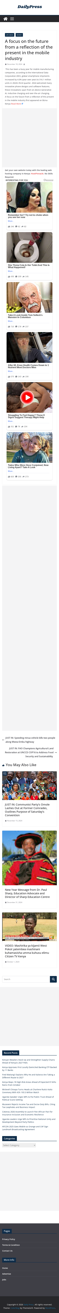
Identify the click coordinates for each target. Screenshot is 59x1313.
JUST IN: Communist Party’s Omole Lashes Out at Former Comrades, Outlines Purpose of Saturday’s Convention (27, 810)
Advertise (6, 1274)
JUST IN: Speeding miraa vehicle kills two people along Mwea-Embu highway (30, 739)
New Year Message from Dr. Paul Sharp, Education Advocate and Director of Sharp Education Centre (27, 893)
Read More (16, 103)
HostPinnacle (37, 173)
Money (19, 35)
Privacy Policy (8, 1239)
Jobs (4, 1279)
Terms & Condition (11, 1245)
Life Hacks (9, 35)
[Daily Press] (5, 19)
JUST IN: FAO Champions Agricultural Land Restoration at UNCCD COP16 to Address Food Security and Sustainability (29, 752)
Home (5, 1268)
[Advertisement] (29, 137)
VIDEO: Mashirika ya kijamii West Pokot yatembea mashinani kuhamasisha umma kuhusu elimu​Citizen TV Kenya (27, 951)
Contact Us (7, 1250)
